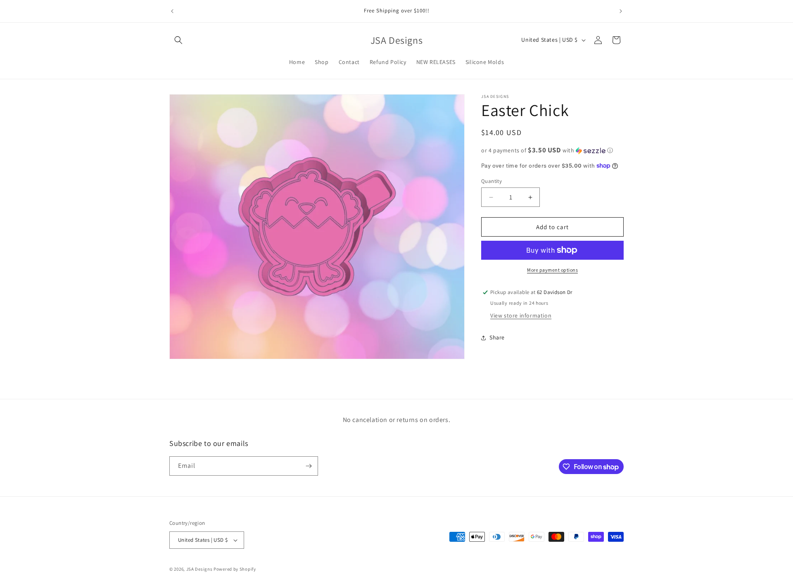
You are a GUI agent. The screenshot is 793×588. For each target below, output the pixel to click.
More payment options (552, 270)
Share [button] (497, 337)
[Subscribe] (308, 466)
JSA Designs (200, 569)
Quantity (491, 181)
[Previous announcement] (172, 11)
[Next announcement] (621, 11)
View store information (520, 315)
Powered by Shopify (235, 569)
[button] (178, 40)
